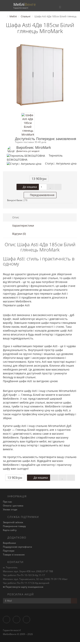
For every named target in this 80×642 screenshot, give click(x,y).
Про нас (7, 501)
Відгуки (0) (18, 234)
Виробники (9, 543)
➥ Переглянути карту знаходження (23, 587)
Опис (15, 217)
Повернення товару (14, 526)
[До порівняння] (58, 187)
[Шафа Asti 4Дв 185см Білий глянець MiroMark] (40, 75)
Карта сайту (10, 530)
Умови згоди (10, 509)
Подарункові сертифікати (17, 546)
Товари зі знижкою (14, 554)
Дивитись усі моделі (27, 150)
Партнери (8, 550)
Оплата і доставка (13, 505)
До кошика (29, 187)
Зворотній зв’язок (13, 522)
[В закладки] (50, 187)
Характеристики (22, 225)
